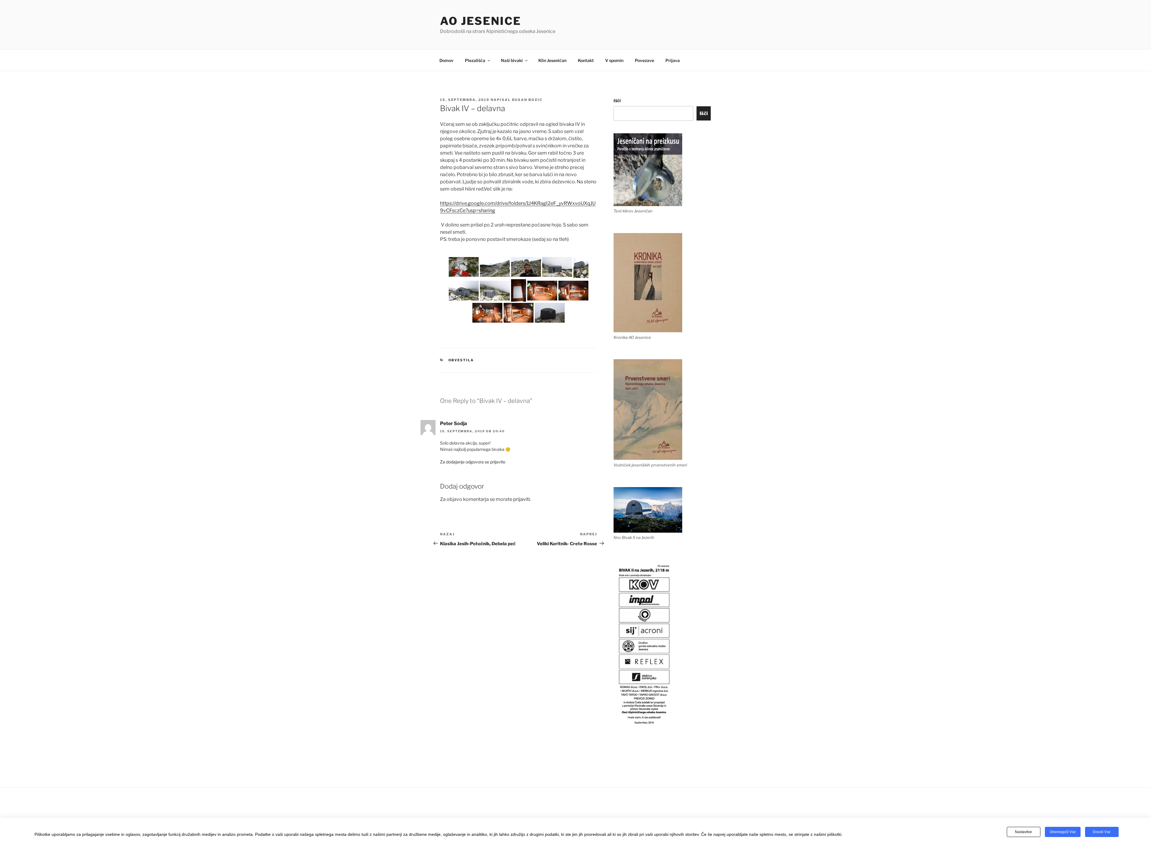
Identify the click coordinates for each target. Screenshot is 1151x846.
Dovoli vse (1102, 832)
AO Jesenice (480, 21)
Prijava (672, 60)
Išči (617, 100)
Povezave (644, 60)
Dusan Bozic (527, 100)
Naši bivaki (512, 60)
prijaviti (521, 499)
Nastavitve (1023, 832)
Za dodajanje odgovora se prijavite (472, 461)
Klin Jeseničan (552, 60)
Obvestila (461, 360)
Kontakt (586, 60)
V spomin (614, 60)
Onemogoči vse (1063, 832)
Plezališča (475, 60)
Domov (446, 60)
